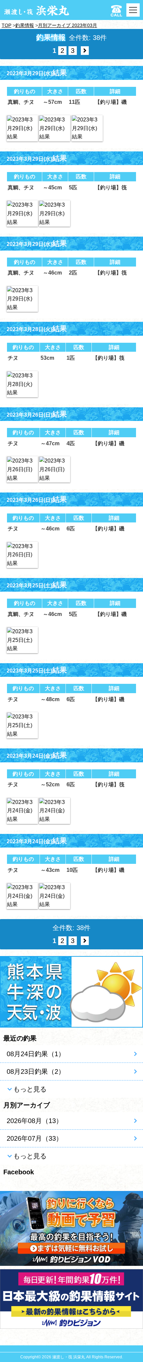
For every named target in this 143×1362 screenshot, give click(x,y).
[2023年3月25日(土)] (22, 640)
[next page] (85, 50)
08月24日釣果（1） (36, 1054)
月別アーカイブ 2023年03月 (67, 25)
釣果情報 (24, 25)
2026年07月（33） (35, 1138)
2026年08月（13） (35, 1120)
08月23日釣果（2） (36, 1071)
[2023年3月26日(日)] (22, 469)
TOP (6, 25)
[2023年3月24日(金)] (22, 811)
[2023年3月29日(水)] (22, 128)
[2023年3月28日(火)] (22, 384)
